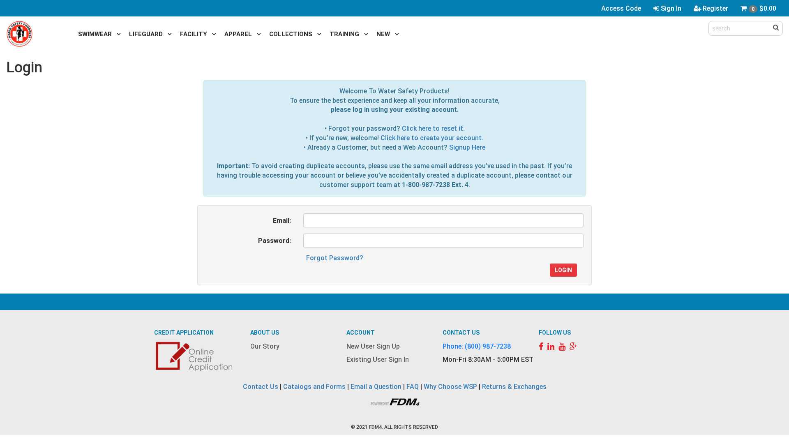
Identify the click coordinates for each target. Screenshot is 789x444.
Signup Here (467, 147)
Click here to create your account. (432, 138)
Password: (274, 241)
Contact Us (260, 387)
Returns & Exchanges (514, 387)
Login (563, 270)
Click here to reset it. (433, 128)
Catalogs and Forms (314, 387)
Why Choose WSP (450, 387)
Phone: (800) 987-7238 (477, 346)
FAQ (412, 387)
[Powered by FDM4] (394, 401)
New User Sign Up (373, 346)
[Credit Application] (195, 357)
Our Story (264, 346)
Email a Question (376, 387)
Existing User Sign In (377, 359)
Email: (282, 220)
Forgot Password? (334, 258)
